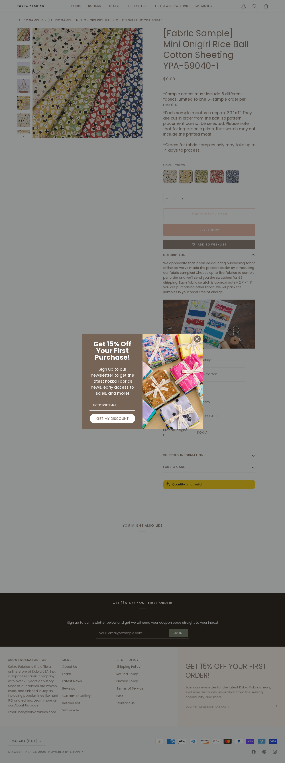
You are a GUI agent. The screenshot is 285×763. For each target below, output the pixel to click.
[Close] (197, 339)
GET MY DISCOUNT (112, 418)
